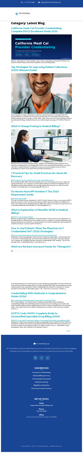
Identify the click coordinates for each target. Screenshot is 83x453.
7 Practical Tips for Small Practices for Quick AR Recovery (39, 174)
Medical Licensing (41, 382)
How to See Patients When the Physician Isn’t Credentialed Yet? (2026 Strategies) (37, 230)
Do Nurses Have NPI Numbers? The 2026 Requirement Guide (35, 193)
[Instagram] (45, 5)
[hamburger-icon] (79, 14)
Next (69, 331)
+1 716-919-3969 (29, 2)
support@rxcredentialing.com (51, 2)
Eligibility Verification (41, 385)
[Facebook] (37, 5)
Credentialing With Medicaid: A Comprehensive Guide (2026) (38, 295)
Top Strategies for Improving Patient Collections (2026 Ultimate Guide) (39, 68)
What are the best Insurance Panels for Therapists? (41, 246)
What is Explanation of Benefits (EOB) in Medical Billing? (39, 211)
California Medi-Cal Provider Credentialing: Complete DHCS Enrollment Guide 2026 (36, 30)
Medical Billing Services (41, 376)
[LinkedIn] (41, 5)
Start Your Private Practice (41, 388)
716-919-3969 (41, 411)
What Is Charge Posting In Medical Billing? (35, 126)
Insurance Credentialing (41, 372)
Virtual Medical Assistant (41, 379)
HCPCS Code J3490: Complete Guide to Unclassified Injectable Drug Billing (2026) (35, 315)
